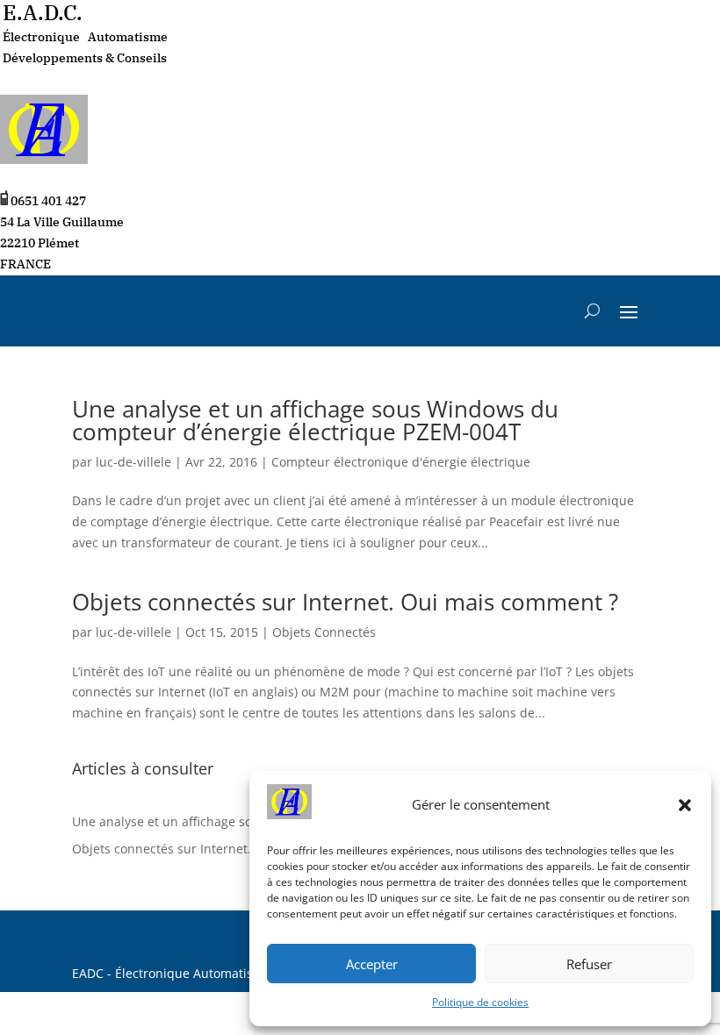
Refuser (589, 964)
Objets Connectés (324, 632)
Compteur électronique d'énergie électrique (400, 461)
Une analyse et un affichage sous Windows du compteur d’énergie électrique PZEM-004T (315, 420)
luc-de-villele (133, 461)
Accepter (372, 964)
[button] (685, 805)
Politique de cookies (480, 1002)
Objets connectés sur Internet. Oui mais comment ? (345, 601)
